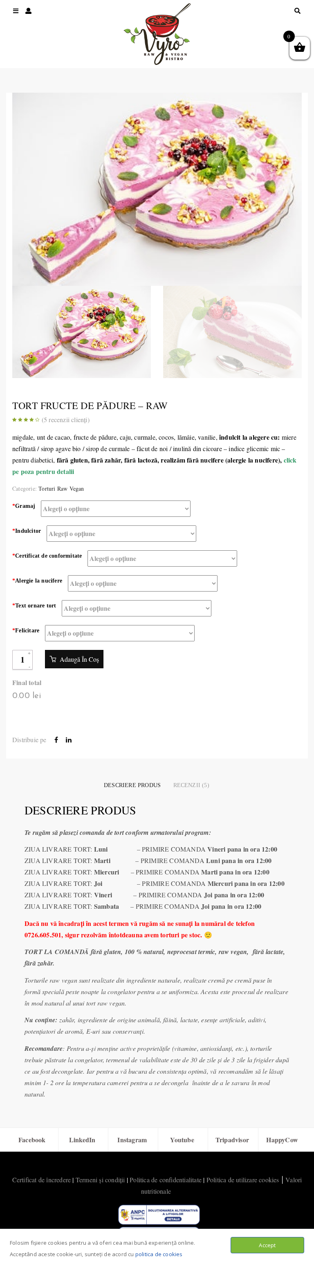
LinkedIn (82, 1139)
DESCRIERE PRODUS (132, 785)
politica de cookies (159, 1254)
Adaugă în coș (78, 659)
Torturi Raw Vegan (61, 488)
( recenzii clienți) (66, 419)
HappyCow (282, 1139)
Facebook (32, 1139)
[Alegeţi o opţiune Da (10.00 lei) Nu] (120, 633)
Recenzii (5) (191, 785)
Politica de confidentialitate (166, 1179)
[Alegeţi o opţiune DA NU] (162, 558)
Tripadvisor (232, 1139)
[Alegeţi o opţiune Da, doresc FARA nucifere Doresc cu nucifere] (143, 583)
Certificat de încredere (41, 1179)
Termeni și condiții (100, 1179)
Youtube (182, 1139)
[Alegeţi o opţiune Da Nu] (136, 608)
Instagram (132, 1139)
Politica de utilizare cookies (242, 1179)
